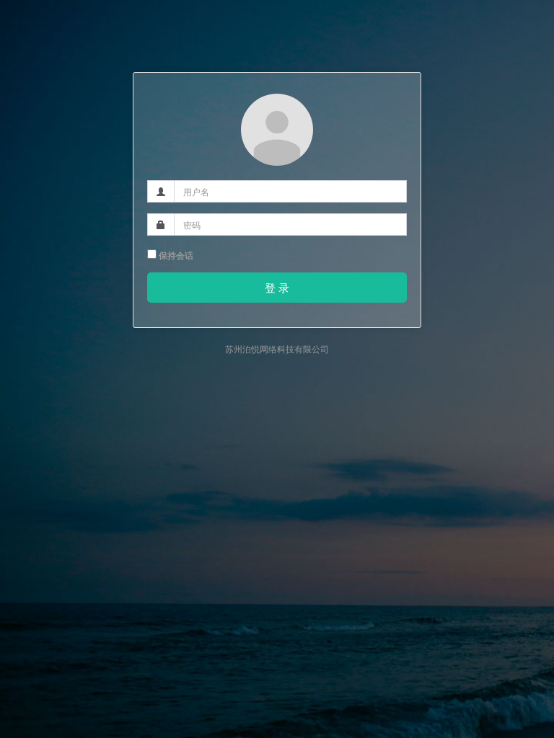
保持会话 (175, 255)
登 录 (277, 287)
